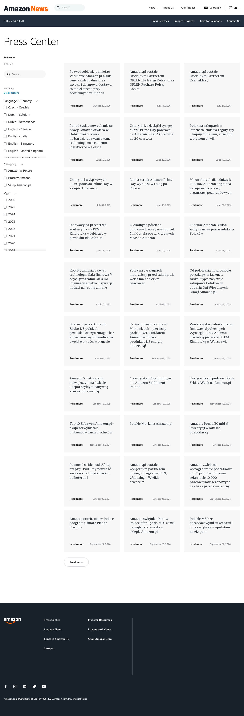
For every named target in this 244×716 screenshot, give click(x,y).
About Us (168, 7)
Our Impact (188, 7)
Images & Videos (184, 20)
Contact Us (233, 20)
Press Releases (160, 20)
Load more (76, 562)
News (151, 7)
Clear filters (11, 93)
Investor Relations (211, 20)
